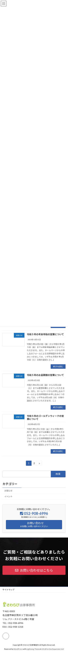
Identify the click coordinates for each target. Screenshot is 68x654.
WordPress (18, 649)
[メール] (5, 636)
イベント (8, 496)
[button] (34, 570)
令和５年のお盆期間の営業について (45, 375)
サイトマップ (8, 589)
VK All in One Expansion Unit (53, 649)
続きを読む (58, 366)
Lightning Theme (33, 649)
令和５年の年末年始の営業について (45, 334)
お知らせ (8, 490)
